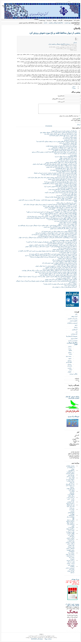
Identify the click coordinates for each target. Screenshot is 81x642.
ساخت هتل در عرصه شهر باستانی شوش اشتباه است (63, 135)
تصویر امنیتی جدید (75, 120)
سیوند (69, 358)
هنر (76, 331)
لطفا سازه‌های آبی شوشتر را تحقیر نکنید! (66, 185)
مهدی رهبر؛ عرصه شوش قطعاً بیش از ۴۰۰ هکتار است (62, 209)
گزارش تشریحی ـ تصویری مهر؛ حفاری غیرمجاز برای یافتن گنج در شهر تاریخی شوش (55, 164)
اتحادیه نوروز (74, 338)
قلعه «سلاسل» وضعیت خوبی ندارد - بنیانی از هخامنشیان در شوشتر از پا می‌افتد (56, 233)
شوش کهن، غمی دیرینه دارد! (69, 194)
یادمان (45, 22)
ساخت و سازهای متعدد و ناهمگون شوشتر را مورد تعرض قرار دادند (59, 263)
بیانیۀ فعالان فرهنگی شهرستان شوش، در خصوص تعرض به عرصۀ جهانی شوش (56, 266)
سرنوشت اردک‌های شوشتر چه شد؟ (67, 248)
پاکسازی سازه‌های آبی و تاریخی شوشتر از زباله (64, 260)
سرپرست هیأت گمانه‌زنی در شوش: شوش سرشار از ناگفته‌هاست (60, 183)
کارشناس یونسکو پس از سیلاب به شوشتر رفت (64, 287)
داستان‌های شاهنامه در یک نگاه (70, 517)
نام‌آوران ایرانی (73, 320)
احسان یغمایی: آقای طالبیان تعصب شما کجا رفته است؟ (62, 219)
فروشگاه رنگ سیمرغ (73, 416)
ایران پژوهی (74, 316)
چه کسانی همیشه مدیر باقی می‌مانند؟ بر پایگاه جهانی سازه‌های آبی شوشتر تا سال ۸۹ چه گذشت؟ (51, 242)
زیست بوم (68, 356)
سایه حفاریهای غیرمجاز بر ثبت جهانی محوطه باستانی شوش (61, 162)
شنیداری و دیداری (72, 340)
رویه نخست (67, 22)
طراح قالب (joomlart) (37, 639)
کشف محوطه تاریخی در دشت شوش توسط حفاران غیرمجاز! (61, 197)
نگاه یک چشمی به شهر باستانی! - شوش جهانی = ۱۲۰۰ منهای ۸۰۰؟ (59, 215)
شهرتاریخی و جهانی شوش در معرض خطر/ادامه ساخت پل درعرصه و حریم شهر (56, 272)
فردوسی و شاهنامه (72, 323)
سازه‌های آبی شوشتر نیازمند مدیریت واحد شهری (64, 131)
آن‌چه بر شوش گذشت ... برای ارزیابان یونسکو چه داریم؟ (62, 243)
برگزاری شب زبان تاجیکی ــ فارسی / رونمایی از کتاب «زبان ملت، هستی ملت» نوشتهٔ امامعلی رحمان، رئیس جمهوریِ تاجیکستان (70, 545)
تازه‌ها (75, 327)
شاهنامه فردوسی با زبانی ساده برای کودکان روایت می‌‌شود (70, 569)
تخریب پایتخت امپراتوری (70, 140)
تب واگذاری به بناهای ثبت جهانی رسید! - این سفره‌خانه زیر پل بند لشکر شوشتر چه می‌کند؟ (53, 257)
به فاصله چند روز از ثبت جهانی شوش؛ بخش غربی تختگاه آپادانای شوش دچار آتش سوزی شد (53, 254)
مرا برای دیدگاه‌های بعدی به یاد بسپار (68, 116)
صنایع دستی (70, 353)
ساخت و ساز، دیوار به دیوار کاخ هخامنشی (66, 168)
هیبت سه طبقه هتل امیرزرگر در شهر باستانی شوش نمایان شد (60, 134)
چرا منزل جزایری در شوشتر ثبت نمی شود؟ (65, 153)
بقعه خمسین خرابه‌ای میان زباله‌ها (68, 159)
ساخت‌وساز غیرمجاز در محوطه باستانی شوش (65, 249)
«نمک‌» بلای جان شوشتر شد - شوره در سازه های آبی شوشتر (61, 267)
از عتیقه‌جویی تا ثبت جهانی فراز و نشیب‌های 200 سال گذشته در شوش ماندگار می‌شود (54, 152)
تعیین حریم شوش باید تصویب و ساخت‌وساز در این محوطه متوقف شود (58, 132)
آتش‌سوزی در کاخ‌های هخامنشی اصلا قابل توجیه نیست (62, 189)
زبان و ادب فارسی (72, 318)
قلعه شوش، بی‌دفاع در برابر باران (68, 143)
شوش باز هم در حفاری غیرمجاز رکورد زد (66, 161)
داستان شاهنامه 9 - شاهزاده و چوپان (70, 467)
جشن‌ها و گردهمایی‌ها (71, 336)
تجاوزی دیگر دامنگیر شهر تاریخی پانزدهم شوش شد (63, 170)
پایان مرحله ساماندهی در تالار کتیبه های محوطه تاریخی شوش (61, 207)
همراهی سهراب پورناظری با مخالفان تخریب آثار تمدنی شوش (61, 279)
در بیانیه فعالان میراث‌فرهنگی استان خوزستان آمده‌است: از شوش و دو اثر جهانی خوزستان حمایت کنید (50, 204)
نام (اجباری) (61, 95)
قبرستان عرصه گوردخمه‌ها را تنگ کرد (67, 176)
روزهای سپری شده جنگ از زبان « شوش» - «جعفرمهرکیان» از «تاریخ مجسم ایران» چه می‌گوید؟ (51, 212)
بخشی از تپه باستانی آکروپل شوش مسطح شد (65, 150)
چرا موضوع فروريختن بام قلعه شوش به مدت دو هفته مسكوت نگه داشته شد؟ (56, 141)
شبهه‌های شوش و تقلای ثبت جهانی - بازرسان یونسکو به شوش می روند (58, 213)
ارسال (78, 124)
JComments (48, 126)
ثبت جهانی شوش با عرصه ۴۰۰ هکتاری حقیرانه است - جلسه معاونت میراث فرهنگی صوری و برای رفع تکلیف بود (47, 225)
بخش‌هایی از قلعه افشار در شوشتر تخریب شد (65, 261)
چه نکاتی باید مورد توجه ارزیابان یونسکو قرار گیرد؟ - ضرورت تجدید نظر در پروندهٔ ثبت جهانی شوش (51, 246)
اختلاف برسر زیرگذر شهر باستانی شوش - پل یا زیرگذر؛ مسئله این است (58, 275)
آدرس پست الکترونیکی (58, 98)
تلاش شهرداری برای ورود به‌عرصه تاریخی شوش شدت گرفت (61, 192)
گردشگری (74, 329)
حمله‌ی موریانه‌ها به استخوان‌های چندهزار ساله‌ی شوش (62, 179)
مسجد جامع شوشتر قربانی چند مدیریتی (66, 195)
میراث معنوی (70, 349)
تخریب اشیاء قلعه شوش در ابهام (68, 158)
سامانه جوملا (48, 639)
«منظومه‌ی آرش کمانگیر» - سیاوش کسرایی (70, 472)
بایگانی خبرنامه (73, 374)
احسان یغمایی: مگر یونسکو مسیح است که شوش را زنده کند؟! (60, 182)
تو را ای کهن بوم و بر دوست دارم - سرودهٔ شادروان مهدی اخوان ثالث (70, 487)
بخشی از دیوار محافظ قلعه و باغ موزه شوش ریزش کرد (54, 33)
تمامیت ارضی (70, 368)
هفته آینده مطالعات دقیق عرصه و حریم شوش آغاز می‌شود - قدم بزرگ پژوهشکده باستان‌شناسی (51, 218)
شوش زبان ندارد (72, 230)
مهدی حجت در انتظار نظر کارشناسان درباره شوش (63, 228)
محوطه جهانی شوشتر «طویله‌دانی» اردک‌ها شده (64, 240)
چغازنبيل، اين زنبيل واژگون (70, 144)
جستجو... (76, 378)
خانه (76, 314)
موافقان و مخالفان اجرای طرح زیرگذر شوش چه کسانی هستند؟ (60, 284)
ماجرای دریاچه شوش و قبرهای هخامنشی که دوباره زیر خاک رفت (59, 269)
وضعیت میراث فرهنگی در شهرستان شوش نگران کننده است (61, 165)
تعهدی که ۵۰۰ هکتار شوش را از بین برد (66, 278)
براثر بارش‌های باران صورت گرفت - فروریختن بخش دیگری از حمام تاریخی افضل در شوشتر (53, 245)
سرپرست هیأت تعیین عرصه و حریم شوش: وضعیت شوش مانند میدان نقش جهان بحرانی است (52, 177)
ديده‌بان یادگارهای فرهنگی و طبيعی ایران (59, 44)
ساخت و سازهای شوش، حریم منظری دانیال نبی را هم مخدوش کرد (59, 231)
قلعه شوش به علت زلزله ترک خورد (67, 224)
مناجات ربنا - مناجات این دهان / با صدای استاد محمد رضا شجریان (70, 556)
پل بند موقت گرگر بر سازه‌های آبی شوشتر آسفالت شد (62, 149)
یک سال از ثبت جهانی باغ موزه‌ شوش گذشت (65, 264)
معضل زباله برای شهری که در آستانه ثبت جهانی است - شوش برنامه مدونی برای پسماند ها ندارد (52, 216)
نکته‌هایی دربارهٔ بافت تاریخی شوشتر (67, 258)
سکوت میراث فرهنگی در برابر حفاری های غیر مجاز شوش (61, 167)
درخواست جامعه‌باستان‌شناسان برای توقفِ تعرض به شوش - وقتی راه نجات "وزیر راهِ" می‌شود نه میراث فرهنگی (47, 276)
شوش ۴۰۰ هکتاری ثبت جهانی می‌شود (67, 198)
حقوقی (69, 371)
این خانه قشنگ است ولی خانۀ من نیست (70, 506)
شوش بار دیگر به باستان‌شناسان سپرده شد (65, 221)
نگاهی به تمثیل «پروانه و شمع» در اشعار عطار (70, 521)
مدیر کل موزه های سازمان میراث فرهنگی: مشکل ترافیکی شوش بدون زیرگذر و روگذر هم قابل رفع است (49, 270)
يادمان (75, 42)
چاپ (75, 38)
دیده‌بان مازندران (69, 365)
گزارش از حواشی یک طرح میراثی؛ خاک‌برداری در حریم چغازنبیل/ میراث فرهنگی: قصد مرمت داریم (51, 255)
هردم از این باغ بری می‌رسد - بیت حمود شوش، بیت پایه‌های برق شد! (59, 174)
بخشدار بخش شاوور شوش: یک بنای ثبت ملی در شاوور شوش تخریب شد (58, 273)
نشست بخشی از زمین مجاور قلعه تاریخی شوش (64, 180)
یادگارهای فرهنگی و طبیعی (56, 22)
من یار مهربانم (75, 579)
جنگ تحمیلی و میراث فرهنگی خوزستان (66, 171)
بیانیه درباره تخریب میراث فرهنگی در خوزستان (64, 147)
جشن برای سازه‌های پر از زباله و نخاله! (67, 203)
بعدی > (74, 88)
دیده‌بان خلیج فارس (69, 361)
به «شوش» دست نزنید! (71, 285)
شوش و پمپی (73, 155)
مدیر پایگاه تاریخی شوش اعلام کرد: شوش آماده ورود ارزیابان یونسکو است (57, 236)
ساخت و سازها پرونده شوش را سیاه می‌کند (65, 191)
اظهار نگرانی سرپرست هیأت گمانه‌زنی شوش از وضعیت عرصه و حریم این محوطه (55, 173)
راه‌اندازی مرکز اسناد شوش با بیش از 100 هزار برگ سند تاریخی (60, 227)
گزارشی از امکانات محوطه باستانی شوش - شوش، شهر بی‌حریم (60, 206)
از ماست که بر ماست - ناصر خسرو (70, 499)
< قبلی (74, 86)
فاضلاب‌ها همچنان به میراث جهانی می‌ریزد (66, 156)
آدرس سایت (61, 101)
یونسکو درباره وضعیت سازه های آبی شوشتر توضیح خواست (61, 146)
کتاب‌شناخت (74, 334)
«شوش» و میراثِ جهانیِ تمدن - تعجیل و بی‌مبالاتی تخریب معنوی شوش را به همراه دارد (54, 234)
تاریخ (76, 325)
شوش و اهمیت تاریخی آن (70, 137)
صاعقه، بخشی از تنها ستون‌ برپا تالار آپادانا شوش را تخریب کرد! (60, 186)
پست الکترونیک (75, 39)
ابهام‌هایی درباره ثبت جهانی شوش (68, 222)
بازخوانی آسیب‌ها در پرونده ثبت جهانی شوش (65, 210)
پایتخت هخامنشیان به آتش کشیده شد (67, 188)
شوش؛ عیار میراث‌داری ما (70, 138)
